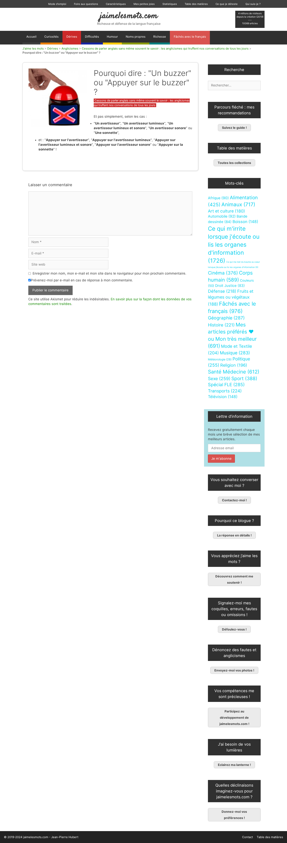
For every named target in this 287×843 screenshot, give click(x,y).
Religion (233, 365)
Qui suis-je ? (253, 3)
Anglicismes (70, 48)
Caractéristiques (116, 3)
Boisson (245, 221)
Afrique (218, 198)
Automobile (222, 216)
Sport (244, 378)
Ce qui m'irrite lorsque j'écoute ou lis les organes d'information (233, 244)
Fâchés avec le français (190, 36)
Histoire (221, 324)
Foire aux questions (86, 3)
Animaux (238, 204)
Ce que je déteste (227, 3)
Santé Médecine (233, 372)
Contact (247, 837)
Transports (225, 390)
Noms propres (135, 36)
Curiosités (51, 36)
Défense (222, 291)
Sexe (219, 378)
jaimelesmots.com (129, 16)
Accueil (31, 36)
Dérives (71, 36)
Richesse (159, 36)
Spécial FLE (226, 384)
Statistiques (169, 3)
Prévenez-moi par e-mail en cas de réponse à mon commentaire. (82, 280)
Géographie (226, 318)
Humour (112, 36)
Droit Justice (230, 285)
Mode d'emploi (57, 3)
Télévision (222, 396)
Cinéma (223, 273)
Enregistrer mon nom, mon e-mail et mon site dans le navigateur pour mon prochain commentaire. (109, 273)
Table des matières (196, 3)
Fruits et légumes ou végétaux (230, 298)
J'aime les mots (33, 48)
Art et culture (226, 211)
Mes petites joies (144, 3)
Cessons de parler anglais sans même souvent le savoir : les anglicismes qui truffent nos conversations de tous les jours (165, 48)
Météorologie (220, 359)
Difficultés (92, 36)
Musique (235, 352)
